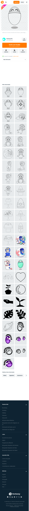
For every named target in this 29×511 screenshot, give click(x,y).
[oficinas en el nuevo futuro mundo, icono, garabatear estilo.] (8, 302)
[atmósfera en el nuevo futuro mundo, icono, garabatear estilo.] (8, 388)
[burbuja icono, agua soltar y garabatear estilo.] (8, 499)
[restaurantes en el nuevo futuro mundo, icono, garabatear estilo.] (8, 363)
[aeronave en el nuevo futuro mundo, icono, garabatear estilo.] (8, 462)
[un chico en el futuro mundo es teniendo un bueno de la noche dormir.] (8, 425)
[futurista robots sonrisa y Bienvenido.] (8, 450)
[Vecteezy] (2, 2)
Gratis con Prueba (14, 45)
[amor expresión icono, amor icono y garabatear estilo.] (8, 474)
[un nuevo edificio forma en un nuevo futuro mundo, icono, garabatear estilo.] (8, 351)
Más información (6, 59)
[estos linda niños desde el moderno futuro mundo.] (8, 400)
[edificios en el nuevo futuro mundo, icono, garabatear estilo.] (8, 376)
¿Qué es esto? (16, 56)
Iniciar (22, 2)
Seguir (24, 40)
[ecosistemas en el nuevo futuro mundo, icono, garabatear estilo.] (8, 339)
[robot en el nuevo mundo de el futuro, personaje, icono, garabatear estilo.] (8, 104)
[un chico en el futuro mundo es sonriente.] (8, 413)
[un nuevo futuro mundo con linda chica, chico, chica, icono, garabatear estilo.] (8, 228)
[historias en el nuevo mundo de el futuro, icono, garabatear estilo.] (8, 314)
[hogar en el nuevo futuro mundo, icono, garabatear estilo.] (8, 326)
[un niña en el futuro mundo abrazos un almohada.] (8, 437)
